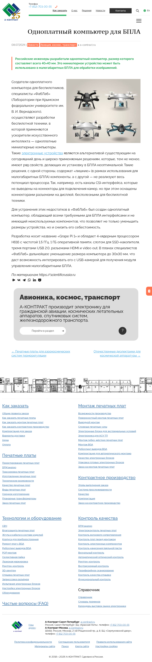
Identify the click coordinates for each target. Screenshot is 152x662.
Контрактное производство (107, 477)
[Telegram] (24, 280)
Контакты (120, 10)
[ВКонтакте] (19, 280)
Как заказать (15, 405)
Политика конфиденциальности (33, 641)
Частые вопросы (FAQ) (25, 603)
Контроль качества (98, 518)
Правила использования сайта (114, 641)
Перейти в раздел (43, 330)
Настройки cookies (106, 646)
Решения (86, 10)
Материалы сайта (45, 646)
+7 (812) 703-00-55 (40, 6)
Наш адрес (32, 626)
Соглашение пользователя (74, 641)
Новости (100, 10)
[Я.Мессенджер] (13, 280)
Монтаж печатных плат (102, 405)
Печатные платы (19, 455)
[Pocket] (39, 280)
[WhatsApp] (29, 280)
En (148, 10)
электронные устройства (42, 153)
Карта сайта (82, 646)
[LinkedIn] (34, 280)
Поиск (65, 646)
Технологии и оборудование (32, 518)
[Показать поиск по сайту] (137, 10)
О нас (74, 10)
